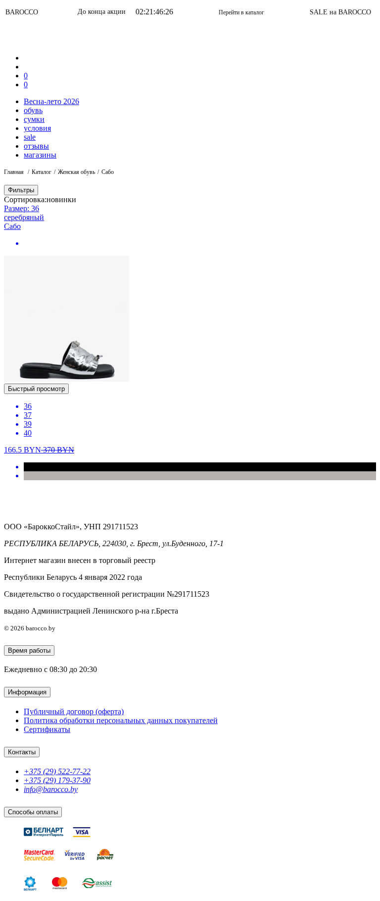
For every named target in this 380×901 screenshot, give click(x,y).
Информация (27, 692)
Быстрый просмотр (36, 389)
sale (30, 137)
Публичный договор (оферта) (74, 711)
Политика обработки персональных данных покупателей (121, 720)
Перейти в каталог (228, 12)
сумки (34, 119)
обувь (33, 110)
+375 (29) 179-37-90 (57, 780)
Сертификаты (47, 729)
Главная (14, 172)
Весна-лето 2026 (51, 101)
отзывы (36, 146)
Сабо (12, 226)
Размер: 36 (21, 208)
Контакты (22, 752)
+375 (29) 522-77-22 (57, 771)
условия (37, 128)
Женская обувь (76, 172)
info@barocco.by (51, 789)
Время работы (29, 650)
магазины (40, 155)
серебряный (24, 217)
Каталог (41, 172)
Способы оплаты (33, 812)
